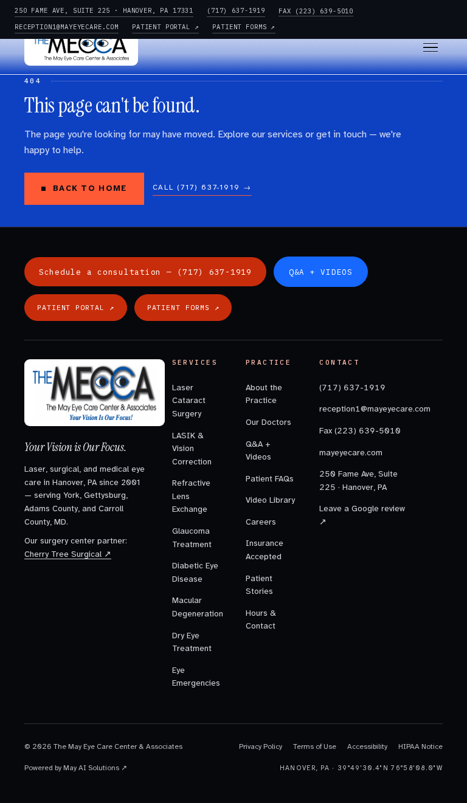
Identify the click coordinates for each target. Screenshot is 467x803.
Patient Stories (259, 585)
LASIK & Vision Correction (192, 448)
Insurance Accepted (264, 550)
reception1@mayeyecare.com (362, 409)
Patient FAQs (270, 479)
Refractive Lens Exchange (191, 496)
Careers (261, 522)
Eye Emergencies (196, 677)
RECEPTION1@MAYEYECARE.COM (67, 26)
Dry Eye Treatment (192, 642)
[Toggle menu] (430, 47)
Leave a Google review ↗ (362, 515)
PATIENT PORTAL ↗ (165, 26)
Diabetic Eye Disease (195, 572)
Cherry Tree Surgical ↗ (67, 554)
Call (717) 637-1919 (202, 187)
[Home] (81, 47)
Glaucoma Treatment (192, 538)
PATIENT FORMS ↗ (243, 26)
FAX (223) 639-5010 (315, 11)
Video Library (270, 500)
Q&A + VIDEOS (321, 272)
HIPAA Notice (420, 746)
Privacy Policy (260, 746)
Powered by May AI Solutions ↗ (75, 767)
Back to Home (90, 188)
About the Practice (264, 394)
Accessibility (367, 746)
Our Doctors (268, 422)
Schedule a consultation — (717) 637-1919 (145, 272)
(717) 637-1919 (236, 10)
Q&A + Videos (258, 451)
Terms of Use (314, 746)
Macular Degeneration (196, 607)
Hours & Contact (261, 620)
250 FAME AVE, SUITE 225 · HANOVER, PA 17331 (104, 10)
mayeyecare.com (350, 452)
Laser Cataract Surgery (189, 400)
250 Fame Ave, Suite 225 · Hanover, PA (358, 480)
